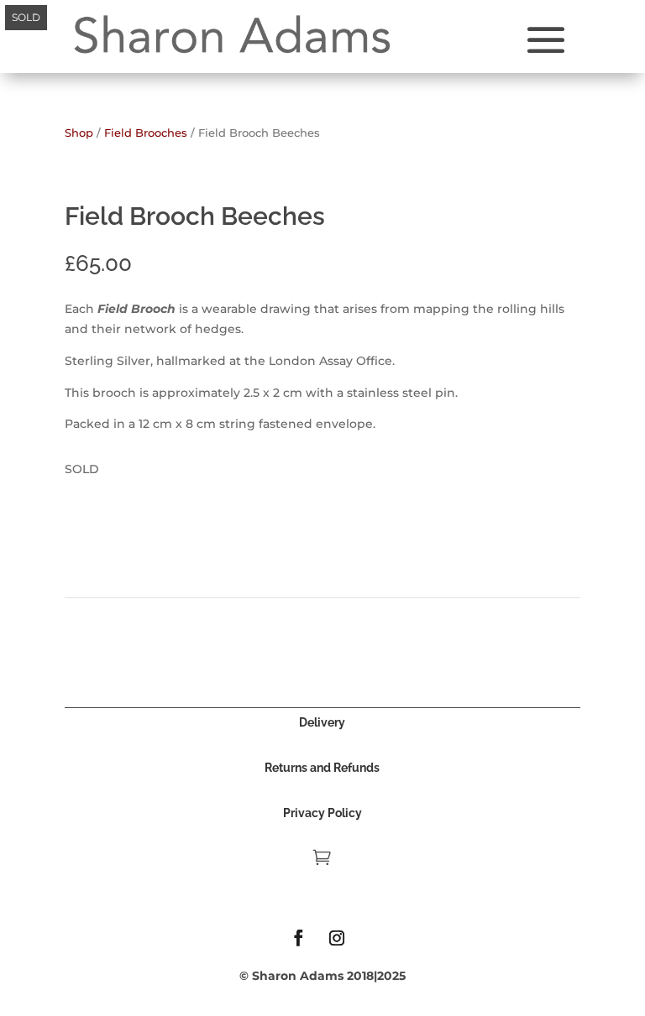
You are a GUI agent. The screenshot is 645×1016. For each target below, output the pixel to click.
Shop (79, 133)
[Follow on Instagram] (337, 938)
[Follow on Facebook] (299, 938)
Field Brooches (145, 133)
